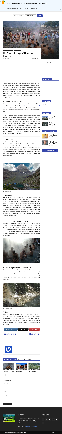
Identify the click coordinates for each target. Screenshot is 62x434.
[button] (60, 9)
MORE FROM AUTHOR (24, 359)
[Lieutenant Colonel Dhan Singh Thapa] (45, 142)
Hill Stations (42, 3)
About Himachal (17, 3)
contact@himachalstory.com (30, 426)
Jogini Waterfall (52, 123)
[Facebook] (43, 419)
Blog (21, 8)
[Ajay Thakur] (45, 136)
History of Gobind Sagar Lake (32, 336)
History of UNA (6, 336)
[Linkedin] (50, 419)
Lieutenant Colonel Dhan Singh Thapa (53, 142)
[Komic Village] (21, 366)
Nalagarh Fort (53, 117)
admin (15, 347)
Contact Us (33, 8)
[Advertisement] (21, 72)
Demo (44, 107)
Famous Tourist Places (30, 3)
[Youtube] (43, 423)
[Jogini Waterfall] (45, 124)
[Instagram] (46, 419)
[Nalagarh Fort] (45, 118)
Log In (53, 432)
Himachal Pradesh (10, 50)
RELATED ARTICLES (10, 359)
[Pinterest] (53, 419)
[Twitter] (57, 419)
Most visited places (17, 50)
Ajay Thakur (53, 135)
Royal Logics (23, 432)
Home (8, 3)
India (4, 50)
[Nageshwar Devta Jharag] (8, 366)
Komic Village (19, 371)
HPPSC (27, 8)
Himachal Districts (12, 8)
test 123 (45, 104)
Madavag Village (32, 371)
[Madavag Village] (34, 366)
